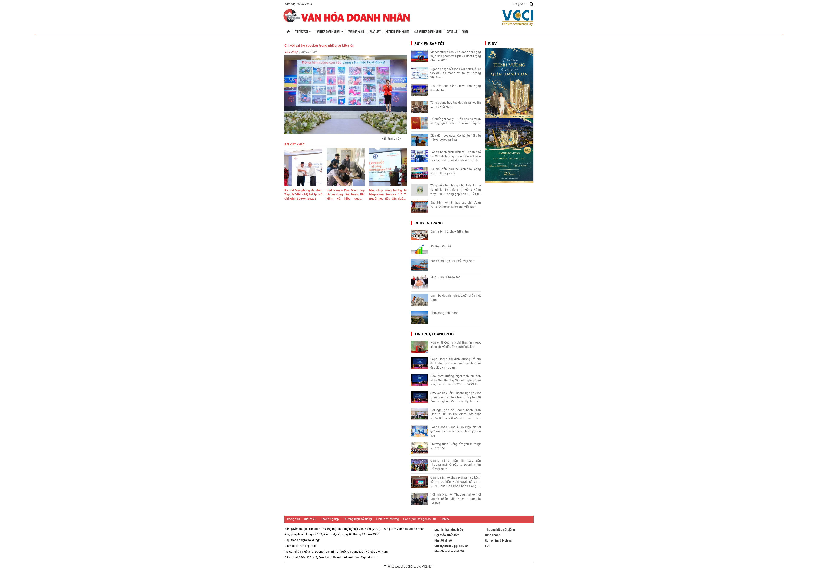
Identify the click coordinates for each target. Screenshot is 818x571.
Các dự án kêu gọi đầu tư (419, 519)
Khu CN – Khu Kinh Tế (449, 551)
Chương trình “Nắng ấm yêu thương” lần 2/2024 (455, 446)
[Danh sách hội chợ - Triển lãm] (419, 235)
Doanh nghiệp (330, 519)
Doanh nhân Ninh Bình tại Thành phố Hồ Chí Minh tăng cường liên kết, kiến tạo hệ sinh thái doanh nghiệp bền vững (455, 156)
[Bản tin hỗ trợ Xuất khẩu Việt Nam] (419, 265)
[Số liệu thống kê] (419, 249)
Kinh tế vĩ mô (443, 540)
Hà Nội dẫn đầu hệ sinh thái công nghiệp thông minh (455, 171)
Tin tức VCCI (301, 31)
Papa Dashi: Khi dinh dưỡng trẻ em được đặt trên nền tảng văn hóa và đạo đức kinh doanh (455, 363)
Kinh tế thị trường (387, 519)
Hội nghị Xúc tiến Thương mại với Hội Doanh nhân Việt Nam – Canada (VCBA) (455, 499)
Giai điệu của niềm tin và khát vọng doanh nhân (455, 88)
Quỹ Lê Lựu (452, 31)
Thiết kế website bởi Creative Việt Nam (409, 566)
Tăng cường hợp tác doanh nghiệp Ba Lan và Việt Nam (455, 104)
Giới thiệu (310, 519)
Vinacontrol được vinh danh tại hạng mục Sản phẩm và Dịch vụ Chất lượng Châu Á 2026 (455, 56)
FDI (487, 546)
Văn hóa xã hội (356, 31)
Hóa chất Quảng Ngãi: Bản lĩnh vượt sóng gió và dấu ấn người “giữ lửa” (455, 344)
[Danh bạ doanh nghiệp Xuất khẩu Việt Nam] (419, 300)
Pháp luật (375, 31)
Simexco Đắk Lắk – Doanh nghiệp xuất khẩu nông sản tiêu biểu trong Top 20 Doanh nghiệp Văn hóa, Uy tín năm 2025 (455, 397)
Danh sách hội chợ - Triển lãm (449, 231)
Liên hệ (445, 519)
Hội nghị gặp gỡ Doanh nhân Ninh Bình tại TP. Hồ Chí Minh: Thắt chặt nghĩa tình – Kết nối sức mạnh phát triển (455, 414)
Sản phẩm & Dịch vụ (498, 540)
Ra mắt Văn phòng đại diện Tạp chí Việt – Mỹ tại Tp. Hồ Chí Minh (303, 194)
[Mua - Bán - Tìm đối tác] (419, 282)
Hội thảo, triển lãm (446, 535)
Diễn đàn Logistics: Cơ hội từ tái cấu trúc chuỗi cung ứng (455, 138)
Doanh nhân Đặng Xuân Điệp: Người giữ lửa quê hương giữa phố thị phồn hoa (455, 431)
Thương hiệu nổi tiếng (357, 519)
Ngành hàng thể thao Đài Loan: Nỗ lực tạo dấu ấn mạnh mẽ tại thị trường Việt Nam (455, 73)
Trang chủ (293, 519)
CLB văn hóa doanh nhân (428, 31)
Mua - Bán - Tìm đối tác (445, 277)
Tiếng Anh (518, 4)
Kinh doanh (492, 535)
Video (465, 31)
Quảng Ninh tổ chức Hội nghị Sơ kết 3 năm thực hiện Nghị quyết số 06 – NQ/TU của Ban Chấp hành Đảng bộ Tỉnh (455, 482)
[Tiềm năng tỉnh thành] (419, 317)
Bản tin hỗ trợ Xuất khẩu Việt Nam (452, 261)
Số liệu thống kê (440, 246)
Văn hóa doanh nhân (328, 31)
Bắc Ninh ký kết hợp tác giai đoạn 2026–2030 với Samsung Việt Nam (455, 204)
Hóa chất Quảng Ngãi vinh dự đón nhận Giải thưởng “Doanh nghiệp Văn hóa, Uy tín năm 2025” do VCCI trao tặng (455, 380)
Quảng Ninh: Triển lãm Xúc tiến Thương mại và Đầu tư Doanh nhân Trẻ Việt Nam (455, 465)
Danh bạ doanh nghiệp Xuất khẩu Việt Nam (455, 298)
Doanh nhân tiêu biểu (448, 529)
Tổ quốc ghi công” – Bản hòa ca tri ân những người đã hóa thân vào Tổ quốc (455, 121)
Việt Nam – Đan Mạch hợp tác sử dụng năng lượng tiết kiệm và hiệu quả (345, 195)
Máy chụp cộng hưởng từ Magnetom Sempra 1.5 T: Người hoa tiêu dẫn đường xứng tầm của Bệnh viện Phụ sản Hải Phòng (388, 195)
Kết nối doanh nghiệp (397, 31)
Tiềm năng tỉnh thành (444, 313)
